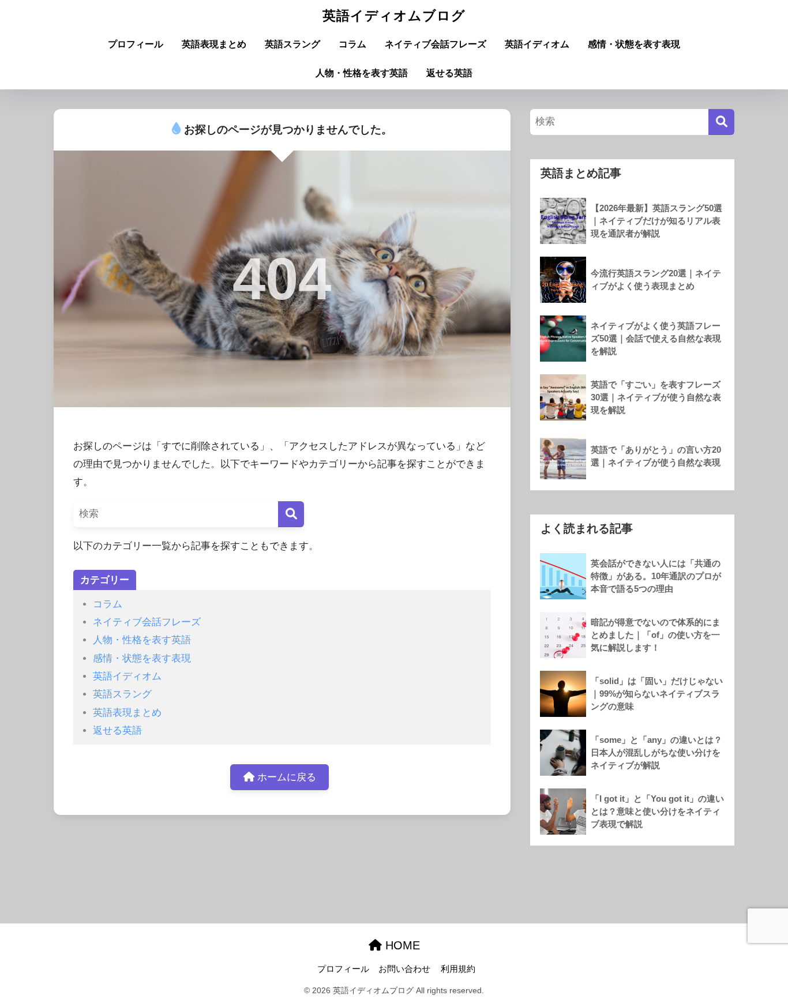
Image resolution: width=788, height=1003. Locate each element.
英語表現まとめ (214, 44)
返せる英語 (449, 73)
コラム (352, 44)
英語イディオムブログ (394, 15)
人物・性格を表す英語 (362, 73)
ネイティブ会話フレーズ (435, 44)
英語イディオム (537, 44)
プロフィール (135, 44)
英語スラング (292, 44)
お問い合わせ (404, 969)
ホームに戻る (285, 777)
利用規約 (458, 969)
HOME (401, 945)
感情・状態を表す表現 (634, 44)
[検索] (291, 514)
